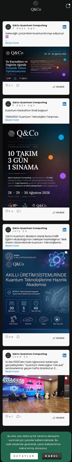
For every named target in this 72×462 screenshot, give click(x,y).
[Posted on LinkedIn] (64, 27)
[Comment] (17, 88)
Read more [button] (12, 42)
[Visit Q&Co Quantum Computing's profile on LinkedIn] (8, 27)
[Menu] (67, 6)
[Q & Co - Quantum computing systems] (36, 6)
